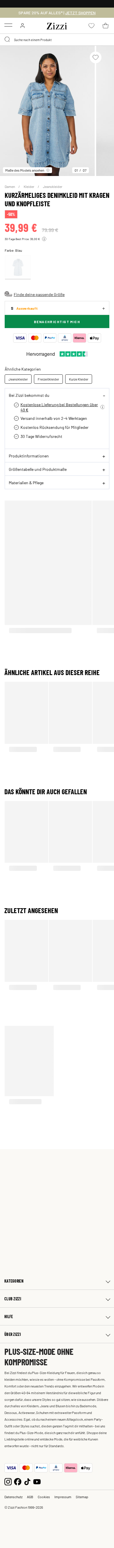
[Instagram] (8, 1481)
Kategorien (13, 1280)
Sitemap (82, 1496)
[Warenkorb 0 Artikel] (106, 26)
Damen (10, 186)
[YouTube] (37, 1481)
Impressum (62, 1496)
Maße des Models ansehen (24, 170)
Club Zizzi (12, 1298)
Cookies (44, 1496)
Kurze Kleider (78, 379)
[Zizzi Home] (57, 25)
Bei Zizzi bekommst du (29, 395)
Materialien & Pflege (26, 482)
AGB (30, 1496)
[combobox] (57, 39)
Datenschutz (13, 1496)
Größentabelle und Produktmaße (38, 469)
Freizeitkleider (48, 379)
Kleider (29, 186)
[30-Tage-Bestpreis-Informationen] (44, 239)
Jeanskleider (52, 186)
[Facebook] (17, 1481)
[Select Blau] (18, 267)
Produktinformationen (29, 455)
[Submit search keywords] (8, 40)
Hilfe (8, 1316)
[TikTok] (27, 1481)
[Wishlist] (95, 57)
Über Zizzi (12, 1334)
